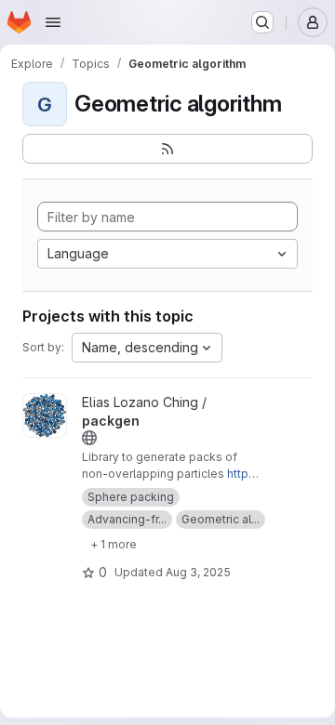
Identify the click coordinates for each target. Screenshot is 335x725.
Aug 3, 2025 (198, 572)
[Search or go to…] (262, 22)
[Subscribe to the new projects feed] (167, 149)
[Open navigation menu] (53, 22)
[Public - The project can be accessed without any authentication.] (89, 437)
